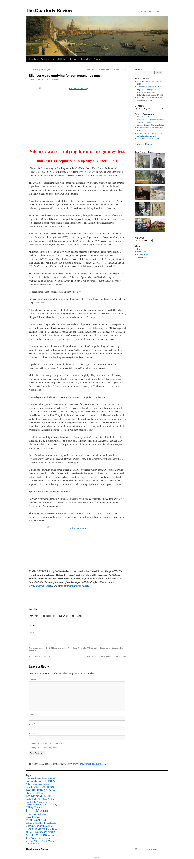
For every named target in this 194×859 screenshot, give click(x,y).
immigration (31, 814)
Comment (33, 679)
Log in (139, 249)
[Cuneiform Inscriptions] (157, 209)
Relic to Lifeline (143, 95)
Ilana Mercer (94, 648)
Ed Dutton (50, 790)
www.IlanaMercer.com (40, 585)
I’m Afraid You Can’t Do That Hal (149, 97)
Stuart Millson (36, 834)
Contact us (86, 59)
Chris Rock (72, 648)
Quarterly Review (143, 143)
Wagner (52, 841)
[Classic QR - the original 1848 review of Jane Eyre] (157, 177)
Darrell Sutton (32, 786)
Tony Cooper (31, 838)
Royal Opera (52, 829)
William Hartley (33, 843)
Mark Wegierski (36, 820)
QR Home (73, 59)
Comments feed (143, 254)
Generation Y (83, 648)
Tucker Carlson (44, 838)
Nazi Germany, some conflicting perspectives (106, 69)
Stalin (34, 832)
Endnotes (140, 92)
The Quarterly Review (49, 10)
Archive (97, 59)
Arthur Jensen (30, 778)
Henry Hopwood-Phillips (49, 804)
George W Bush (32, 804)
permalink (33, 650)
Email (32, 723)
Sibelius (29, 832)
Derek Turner (47, 786)
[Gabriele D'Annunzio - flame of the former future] (142, 209)
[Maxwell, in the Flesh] (157, 225)
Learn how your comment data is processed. (87, 763)
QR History (61, 59)
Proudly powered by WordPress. (149, 849)
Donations (33, 59)
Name (32, 714)
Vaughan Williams (33, 841)
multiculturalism (32, 823)
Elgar (40, 793)
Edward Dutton (31, 793)
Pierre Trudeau (44, 823)
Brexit (34, 783)
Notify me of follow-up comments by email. (48, 743)
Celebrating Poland (157, 125)
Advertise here (47, 59)
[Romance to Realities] (157, 193)
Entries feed (141, 251)
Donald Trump (35, 789)
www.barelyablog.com (77, 585)
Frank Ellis (31, 801)
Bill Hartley (48, 781)
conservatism (43, 784)
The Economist (52, 835)
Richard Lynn (48, 826)
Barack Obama (41, 778)
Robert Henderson (36, 829)
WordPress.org (142, 257)
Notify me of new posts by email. (44, 747)
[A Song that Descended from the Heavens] (142, 177)
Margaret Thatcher (33, 817)
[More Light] (142, 193)
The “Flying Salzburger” (39, 69)
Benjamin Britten (33, 780)
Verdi (45, 841)
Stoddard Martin (46, 831)
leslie (55, 79)
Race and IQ (105, 648)
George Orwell (42, 802)
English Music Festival (44, 799)
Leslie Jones (42, 814)
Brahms (28, 784)
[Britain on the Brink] (142, 161)
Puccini (53, 822)
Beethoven (51, 778)
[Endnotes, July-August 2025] (157, 161)
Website (32, 733)
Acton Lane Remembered (146, 136)
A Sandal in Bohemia (145, 81)
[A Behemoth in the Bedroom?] (142, 225)
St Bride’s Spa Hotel (144, 122)
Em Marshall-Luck (38, 795)
